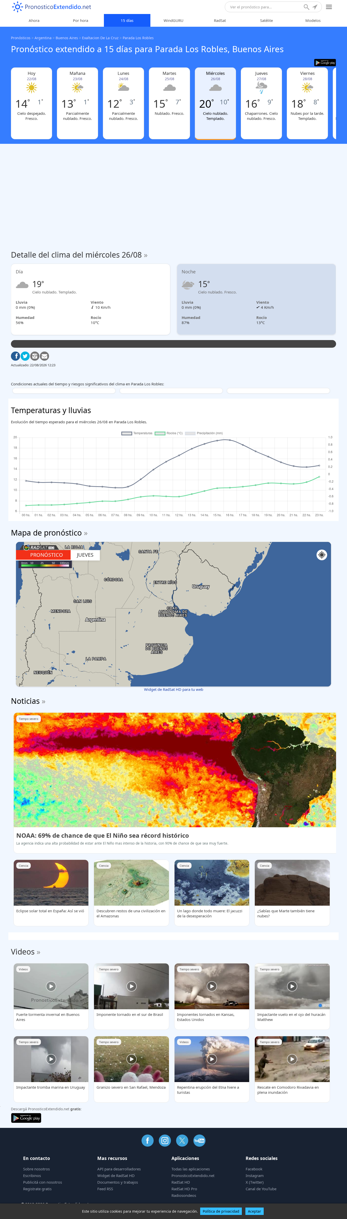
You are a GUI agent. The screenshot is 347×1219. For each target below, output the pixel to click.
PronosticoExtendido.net (192, 1175)
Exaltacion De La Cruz (100, 37)
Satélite (266, 20)
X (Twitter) (255, 1182)
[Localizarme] (315, 8)
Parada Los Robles (138, 37)
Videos (23, 951)
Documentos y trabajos (117, 1182)
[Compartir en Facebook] (15, 356)
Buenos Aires (67, 37)
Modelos (313, 20)
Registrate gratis (37, 1188)
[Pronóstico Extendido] (51, 7)
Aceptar (254, 1211)
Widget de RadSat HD (116, 1175)
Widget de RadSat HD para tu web (173, 689)
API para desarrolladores (119, 1168)
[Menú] (329, 7)
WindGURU (173, 20)
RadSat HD (180, 1182)
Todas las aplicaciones (190, 1168)
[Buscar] (307, 8)
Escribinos (32, 1175)
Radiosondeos (183, 1195)
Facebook (254, 1168)
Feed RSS (105, 1188)
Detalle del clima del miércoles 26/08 (79, 254)
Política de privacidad (221, 1211)
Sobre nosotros (36, 1168)
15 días (127, 20)
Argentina (43, 37)
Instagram (255, 1175)
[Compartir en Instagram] (34, 356)
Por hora (80, 20)
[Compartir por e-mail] (44, 356)
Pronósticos (20, 37)
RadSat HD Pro (184, 1188)
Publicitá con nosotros (42, 1182)
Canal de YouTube (261, 1188)
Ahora (34, 20)
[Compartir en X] (25, 356)
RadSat (220, 20)
